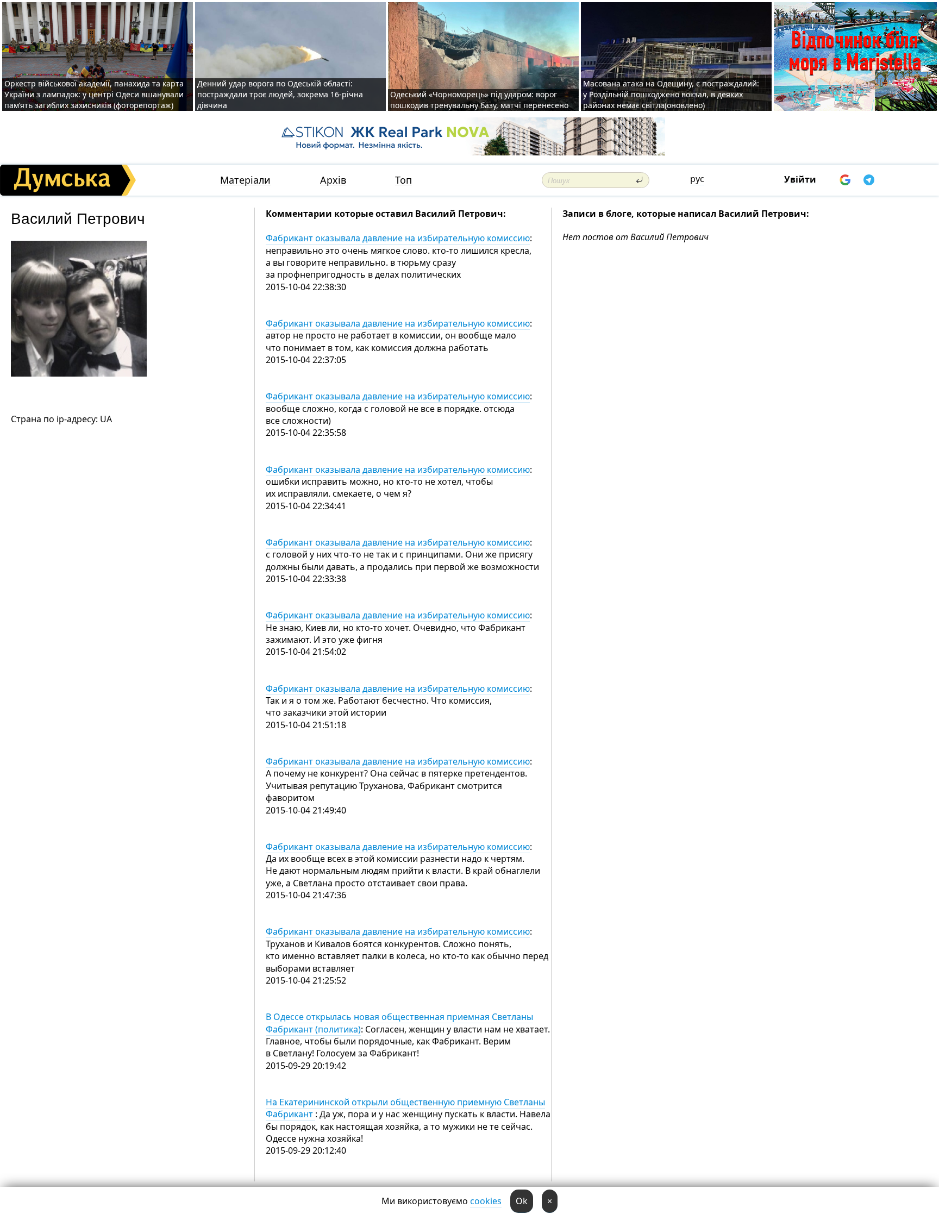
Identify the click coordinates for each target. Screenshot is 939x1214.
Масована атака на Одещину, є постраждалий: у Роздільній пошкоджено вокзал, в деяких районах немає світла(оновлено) (671, 94)
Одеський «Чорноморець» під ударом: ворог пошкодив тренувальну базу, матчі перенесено (479, 99)
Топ (403, 180)
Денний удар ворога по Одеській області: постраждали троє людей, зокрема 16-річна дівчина (280, 94)
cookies (486, 1201)
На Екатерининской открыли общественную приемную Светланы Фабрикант (405, 1108)
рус (697, 179)
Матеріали (245, 180)
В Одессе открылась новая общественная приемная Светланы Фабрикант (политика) (399, 1023)
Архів (333, 180)
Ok (522, 1201)
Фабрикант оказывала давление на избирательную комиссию (398, 238)
